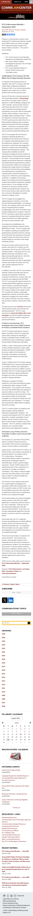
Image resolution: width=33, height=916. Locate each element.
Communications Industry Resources (14, 824)
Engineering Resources (9, 828)
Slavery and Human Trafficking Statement (16, 905)
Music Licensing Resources (11, 839)
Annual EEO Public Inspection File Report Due (15, 787)
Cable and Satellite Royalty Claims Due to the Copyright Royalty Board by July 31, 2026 (16, 869)
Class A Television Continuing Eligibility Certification (15, 801)
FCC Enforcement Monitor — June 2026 (15, 877)
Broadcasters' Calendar (15, 750)
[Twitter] (5, 600)
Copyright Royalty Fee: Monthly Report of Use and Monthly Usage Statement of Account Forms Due (15, 778)
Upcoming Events (11, 767)
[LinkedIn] (11, 600)
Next (18, 584)
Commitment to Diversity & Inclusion (14, 907)
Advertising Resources (9, 817)
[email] (15, 895)
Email (13, 592)
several (19, 306)
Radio (16, 571)
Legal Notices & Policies (11, 899)
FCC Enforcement (15, 569)
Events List (16, 807)
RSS (19, 592)
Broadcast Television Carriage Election (14, 794)
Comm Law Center (16, 9)
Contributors (5, 1)
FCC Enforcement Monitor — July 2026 (15, 851)
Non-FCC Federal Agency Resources (14, 841)
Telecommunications (9, 573)
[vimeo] (4, 895)
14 (21, 734)
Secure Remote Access (10, 903)
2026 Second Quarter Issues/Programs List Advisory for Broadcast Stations (15, 884)
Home (12, 584)
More (26, 1)
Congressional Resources (10, 826)
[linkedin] (11, 895)
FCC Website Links (8, 832)
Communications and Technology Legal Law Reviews (16, 821)
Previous (5, 584)
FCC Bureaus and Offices (10, 830)
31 (21, 729)
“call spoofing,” (24, 98)
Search (29, 623)
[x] (7, 895)
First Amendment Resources (11, 835)
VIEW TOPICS (16, 614)
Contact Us (17, 1)
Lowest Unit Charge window (11, 770)
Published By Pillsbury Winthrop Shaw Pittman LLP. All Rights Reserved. (16, 16)
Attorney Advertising (9, 901)
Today (17, 723)
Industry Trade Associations (11, 837)
